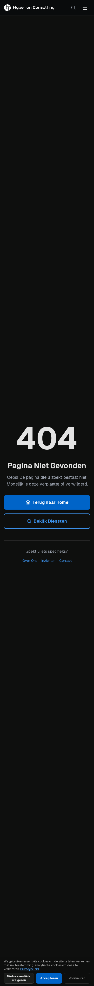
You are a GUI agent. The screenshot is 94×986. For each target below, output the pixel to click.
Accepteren (49, 978)
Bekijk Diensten (50, 521)
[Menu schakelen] (85, 7)
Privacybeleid (29, 969)
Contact (65, 560)
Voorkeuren (77, 978)
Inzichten (48, 560)
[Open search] (73, 7)
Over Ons (30, 560)
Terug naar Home (50, 502)
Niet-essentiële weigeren (19, 978)
